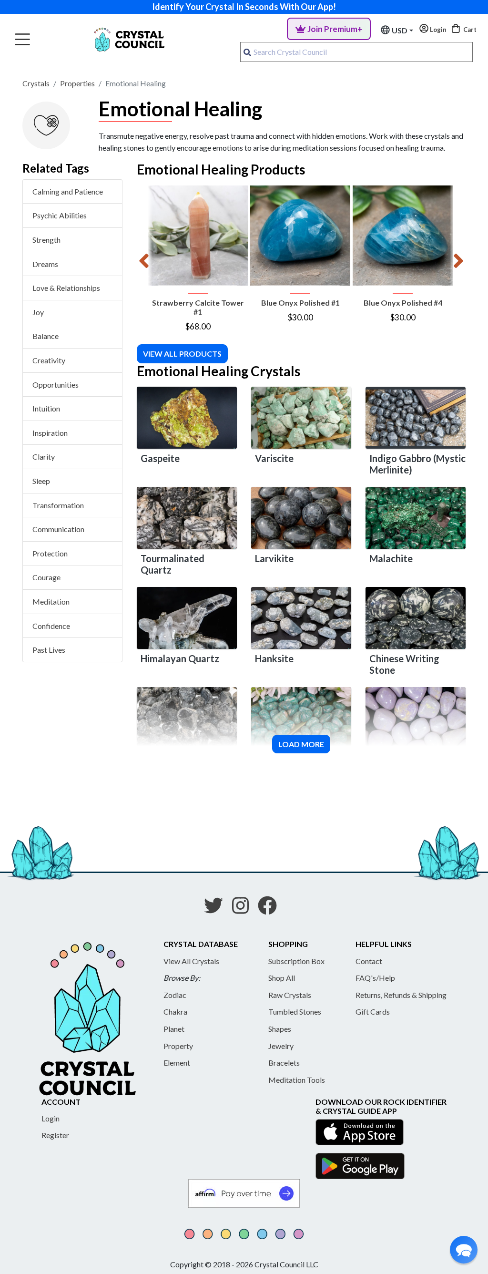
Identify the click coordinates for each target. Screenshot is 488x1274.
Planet (173, 1028)
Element (176, 1062)
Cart (469, 29)
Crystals (36, 83)
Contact (369, 961)
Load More (301, 744)
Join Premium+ (334, 29)
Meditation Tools (296, 1079)
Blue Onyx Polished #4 (403, 302)
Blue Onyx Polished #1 (300, 302)
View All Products (182, 353)
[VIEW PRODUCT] (198, 235)
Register (55, 1135)
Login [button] (437, 29)
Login (50, 1118)
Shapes (279, 1028)
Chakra (175, 1011)
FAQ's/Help (375, 977)
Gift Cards (373, 1011)
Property (178, 1045)
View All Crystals (191, 961)
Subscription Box (296, 961)
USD (399, 30)
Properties (77, 83)
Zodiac (174, 994)
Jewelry (281, 1045)
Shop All (281, 977)
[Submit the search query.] (247, 52)
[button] (464, 1250)
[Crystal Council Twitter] (217, 908)
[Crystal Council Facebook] (271, 908)
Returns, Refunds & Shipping (401, 994)
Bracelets (284, 1062)
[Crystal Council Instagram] (244, 908)
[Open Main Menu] (23, 40)
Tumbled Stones (294, 1011)
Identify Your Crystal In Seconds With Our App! (244, 6)
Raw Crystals (289, 994)
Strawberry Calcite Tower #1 (198, 307)
